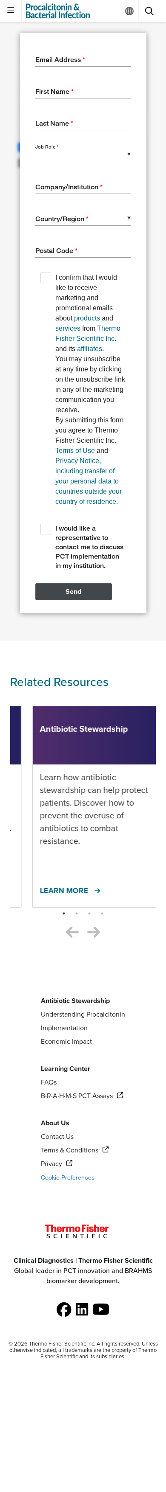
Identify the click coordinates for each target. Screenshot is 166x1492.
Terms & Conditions (69, 1150)
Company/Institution (69, 187)
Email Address (60, 60)
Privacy (56, 1163)
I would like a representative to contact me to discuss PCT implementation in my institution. (89, 547)
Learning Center (65, 1069)
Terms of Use (75, 450)
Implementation (64, 1028)
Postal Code (56, 251)
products (87, 318)
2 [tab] (76, 913)
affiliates (89, 348)
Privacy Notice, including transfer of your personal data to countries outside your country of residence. (88, 481)
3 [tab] (89, 913)
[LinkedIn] (82, 1309)
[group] (83, 1271)
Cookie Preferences (67, 1177)
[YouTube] (101, 1309)
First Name (54, 91)
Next (93, 933)
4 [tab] (102, 913)
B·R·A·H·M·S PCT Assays (77, 1095)
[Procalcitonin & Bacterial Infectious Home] (58, 11)
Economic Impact (66, 1041)
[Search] (149, 11)
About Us (55, 1123)
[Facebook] (64, 1309)
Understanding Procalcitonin (83, 1014)
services (67, 328)
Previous (72, 933)
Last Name (54, 123)
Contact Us (57, 1136)
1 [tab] (64, 913)
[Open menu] (11, 11)
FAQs (49, 1082)
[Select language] (129, 11)
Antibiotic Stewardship (75, 1001)
